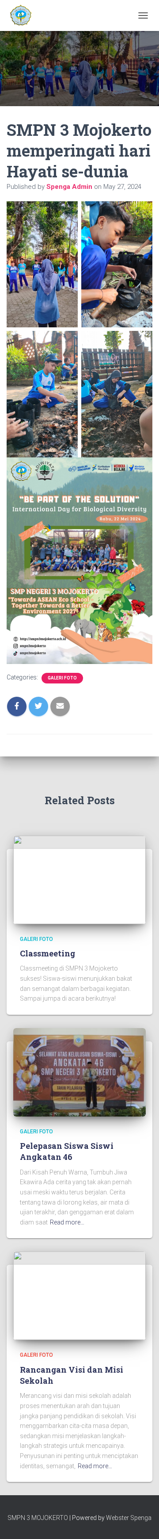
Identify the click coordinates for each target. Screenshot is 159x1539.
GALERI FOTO (62, 677)
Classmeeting (47, 953)
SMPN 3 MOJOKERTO (38, 1517)
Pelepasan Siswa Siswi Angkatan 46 (67, 1151)
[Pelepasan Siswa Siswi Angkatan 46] (79, 1071)
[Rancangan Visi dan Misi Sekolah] (79, 1295)
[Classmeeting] (79, 879)
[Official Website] (23, 15)
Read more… (67, 1222)
